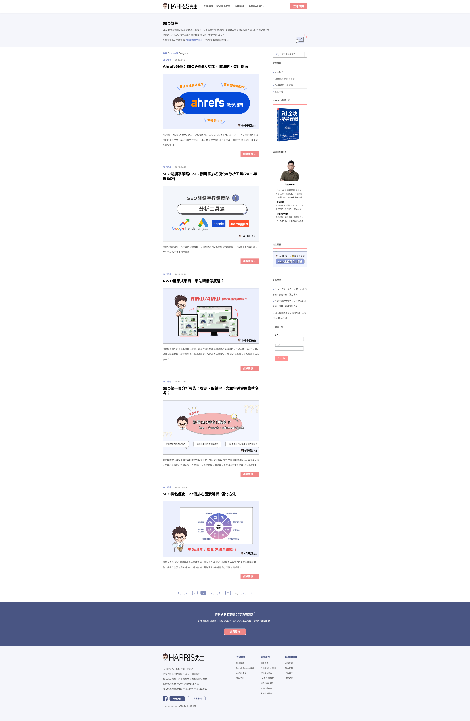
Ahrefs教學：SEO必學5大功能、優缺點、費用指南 (205, 66)
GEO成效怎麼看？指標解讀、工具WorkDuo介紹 (289, 315)
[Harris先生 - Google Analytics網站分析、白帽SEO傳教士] (180, 6)
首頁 (165, 53)
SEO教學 (173, 53)
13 (243, 593)
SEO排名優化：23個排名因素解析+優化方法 (199, 494)
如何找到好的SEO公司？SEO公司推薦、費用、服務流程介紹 (289, 304)
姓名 (277, 335)
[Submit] (277, 54)
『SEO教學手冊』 (193, 40)
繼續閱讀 (249, 154)
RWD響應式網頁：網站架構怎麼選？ (193, 281)
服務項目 (239, 6)
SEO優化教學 (223, 6)
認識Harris (255, 6)
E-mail (278, 345)
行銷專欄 (208, 6)
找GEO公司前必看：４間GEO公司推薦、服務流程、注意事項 (290, 292)
